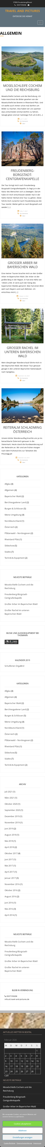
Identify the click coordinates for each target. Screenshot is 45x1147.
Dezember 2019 (12, 816)
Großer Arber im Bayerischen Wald (21, 604)
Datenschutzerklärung (24, 1143)
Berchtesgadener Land (15, 502)
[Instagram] (22, 1020)
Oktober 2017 (11, 853)
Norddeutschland (13, 521)
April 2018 (9, 847)
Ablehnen (22, 1130)
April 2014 (9, 915)
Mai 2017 (9, 865)
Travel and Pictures (22, 11)
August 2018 (10, 834)
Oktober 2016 (11, 890)
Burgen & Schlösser (14, 508)
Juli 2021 (8, 791)
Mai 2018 (9, 841)
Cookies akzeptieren (22, 1123)
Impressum (37, 1143)
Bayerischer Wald (13, 496)
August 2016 (10, 896)
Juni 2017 (9, 859)
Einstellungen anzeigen (22, 1137)
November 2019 (12, 822)
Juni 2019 (9, 828)
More (23, 123)
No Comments (24, 121)
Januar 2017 (10, 878)
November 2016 (12, 884)
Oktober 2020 (11, 804)
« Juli (6, 1075)
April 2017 (9, 871)
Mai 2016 (9, 909)
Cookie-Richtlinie (9, 1143)
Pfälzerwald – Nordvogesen (17, 533)
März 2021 (9, 797)
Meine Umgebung (13, 514)
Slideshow (9, 545)
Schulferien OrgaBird (14, 666)
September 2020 (12, 810)
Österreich (10, 527)
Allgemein (9, 490)
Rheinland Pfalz (12, 539)
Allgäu (7, 484)
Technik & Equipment (14, 558)
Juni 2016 (9, 902)
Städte (8, 551)
